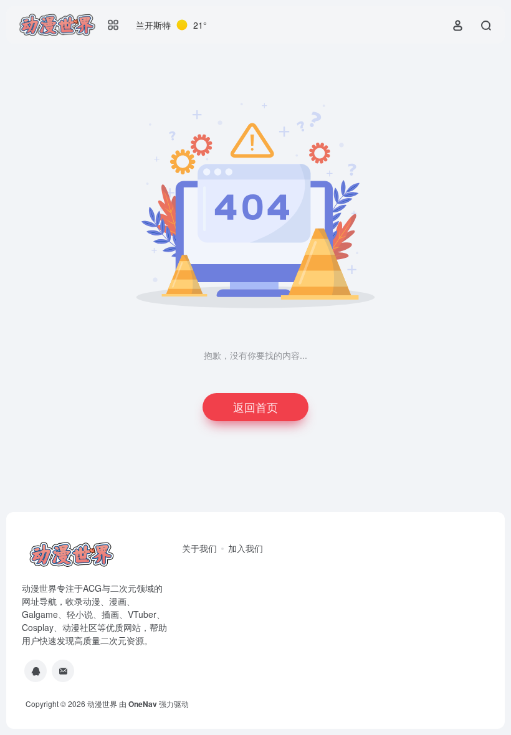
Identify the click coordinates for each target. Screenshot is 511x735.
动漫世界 (102, 703)
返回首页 (255, 407)
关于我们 (199, 548)
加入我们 (245, 548)
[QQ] (35, 671)
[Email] (63, 671)
